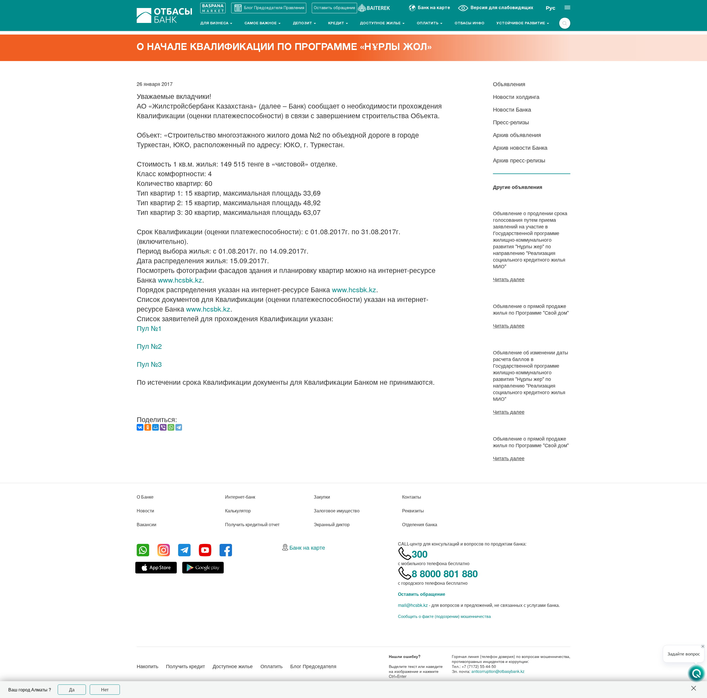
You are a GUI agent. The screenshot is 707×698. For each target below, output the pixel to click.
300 (420, 554)
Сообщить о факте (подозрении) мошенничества (444, 616)
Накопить (147, 666)
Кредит (336, 23)
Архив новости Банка (520, 147)
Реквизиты (413, 510)
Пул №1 (149, 328)
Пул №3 (149, 364)
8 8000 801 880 (445, 573)
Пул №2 (149, 346)
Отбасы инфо (469, 23)
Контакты (411, 497)
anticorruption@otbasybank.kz (497, 671)
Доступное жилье (381, 23)
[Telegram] (178, 427)
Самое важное (261, 23)
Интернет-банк (240, 497)
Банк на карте (307, 547)
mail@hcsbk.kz (413, 605)
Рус (550, 8)
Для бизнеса (214, 23)
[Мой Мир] (155, 427)
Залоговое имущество (337, 510)
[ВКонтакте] (140, 427)
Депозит (303, 23)
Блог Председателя (313, 666)
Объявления (509, 84)
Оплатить (428, 23)
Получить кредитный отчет (252, 524)
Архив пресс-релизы (519, 160)
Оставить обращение (421, 594)
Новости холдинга (516, 97)
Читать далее (508, 279)
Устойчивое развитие (521, 23)
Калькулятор (238, 510)
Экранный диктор (332, 524)
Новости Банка (512, 109)
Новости (145, 510)
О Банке (145, 497)
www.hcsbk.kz (180, 280)
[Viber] (163, 427)
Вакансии (146, 524)
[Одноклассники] (147, 427)
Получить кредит (185, 666)
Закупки (322, 497)
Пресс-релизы (511, 122)
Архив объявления (517, 135)
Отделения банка (419, 524)
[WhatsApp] (171, 427)
